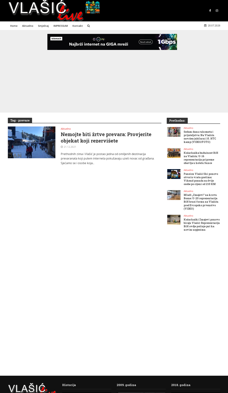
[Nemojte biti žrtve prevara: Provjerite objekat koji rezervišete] (32, 142)
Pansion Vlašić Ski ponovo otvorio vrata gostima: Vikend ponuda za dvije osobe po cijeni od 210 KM (201, 179)
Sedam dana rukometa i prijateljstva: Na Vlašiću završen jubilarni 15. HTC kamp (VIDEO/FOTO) (200, 137)
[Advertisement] (114, 84)
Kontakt (77, 25)
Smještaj (43, 25)
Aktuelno (27, 25)
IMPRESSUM (60, 25)
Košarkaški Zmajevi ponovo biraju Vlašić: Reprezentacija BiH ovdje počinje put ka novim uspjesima (202, 224)
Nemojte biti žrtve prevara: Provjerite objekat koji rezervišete (106, 137)
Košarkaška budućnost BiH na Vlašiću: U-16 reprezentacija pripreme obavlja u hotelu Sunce (201, 158)
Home (13, 25)
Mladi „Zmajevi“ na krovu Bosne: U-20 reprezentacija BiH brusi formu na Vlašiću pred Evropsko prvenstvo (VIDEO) (201, 201)
